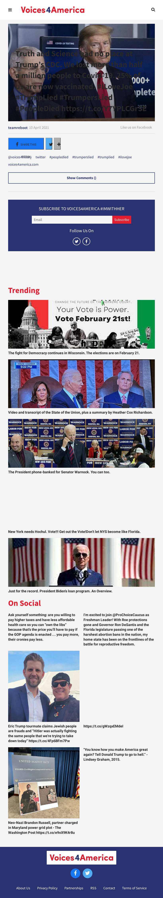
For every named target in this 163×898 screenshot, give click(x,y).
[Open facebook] (86, 241)
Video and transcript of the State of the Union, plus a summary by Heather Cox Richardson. (80, 412)
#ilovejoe (125, 157)
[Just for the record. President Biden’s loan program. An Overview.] (81, 562)
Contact (109, 888)
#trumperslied (83, 157)
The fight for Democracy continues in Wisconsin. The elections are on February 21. (74, 353)
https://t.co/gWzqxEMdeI (103, 726)
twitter (41, 157)
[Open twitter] (77, 241)
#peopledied (58, 157)
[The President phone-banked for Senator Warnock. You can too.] (81, 443)
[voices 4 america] (52, 10)
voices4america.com (23, 164)
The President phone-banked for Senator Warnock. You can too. (59, 472)
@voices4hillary (20, 157)
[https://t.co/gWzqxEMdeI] (119, 686)
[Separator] (57, 144)
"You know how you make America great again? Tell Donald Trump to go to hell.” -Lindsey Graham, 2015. (115, 754)
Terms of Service (134, 888)
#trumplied (106, 157)
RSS (93, 888)
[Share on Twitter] (49, 144)
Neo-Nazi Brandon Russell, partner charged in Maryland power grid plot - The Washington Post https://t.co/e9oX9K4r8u (43, 827)
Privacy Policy (47, 888)
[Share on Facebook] (26, 144)
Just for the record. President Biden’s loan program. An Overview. (60, 591)
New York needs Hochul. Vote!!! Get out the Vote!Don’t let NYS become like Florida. (74, 532)
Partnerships (73, 888)
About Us (23, 888)
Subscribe (121, 220)
